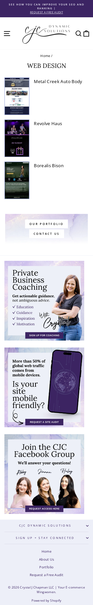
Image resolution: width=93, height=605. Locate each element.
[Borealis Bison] (16, 180)
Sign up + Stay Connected (45, 538)
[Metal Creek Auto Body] (16, 96)
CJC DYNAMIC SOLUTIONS (45, 525)
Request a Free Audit (46, 574)
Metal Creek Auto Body (58, 81)
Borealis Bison (49, 165)
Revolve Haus (48, 123)
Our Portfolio (46, 224)
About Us (46, 559)
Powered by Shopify (46, 600)
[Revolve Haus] (16, 138)
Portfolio (46, 567)
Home (45, 55)
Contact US (47, 234)
